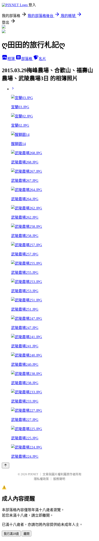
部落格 (27, 59)
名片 (42, 59)
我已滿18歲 (11, 533)
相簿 (11, 59)
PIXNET (33, 474)
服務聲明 (59, 479)
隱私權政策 (41, 479)
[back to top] (5, 465)
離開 (26, 533)
